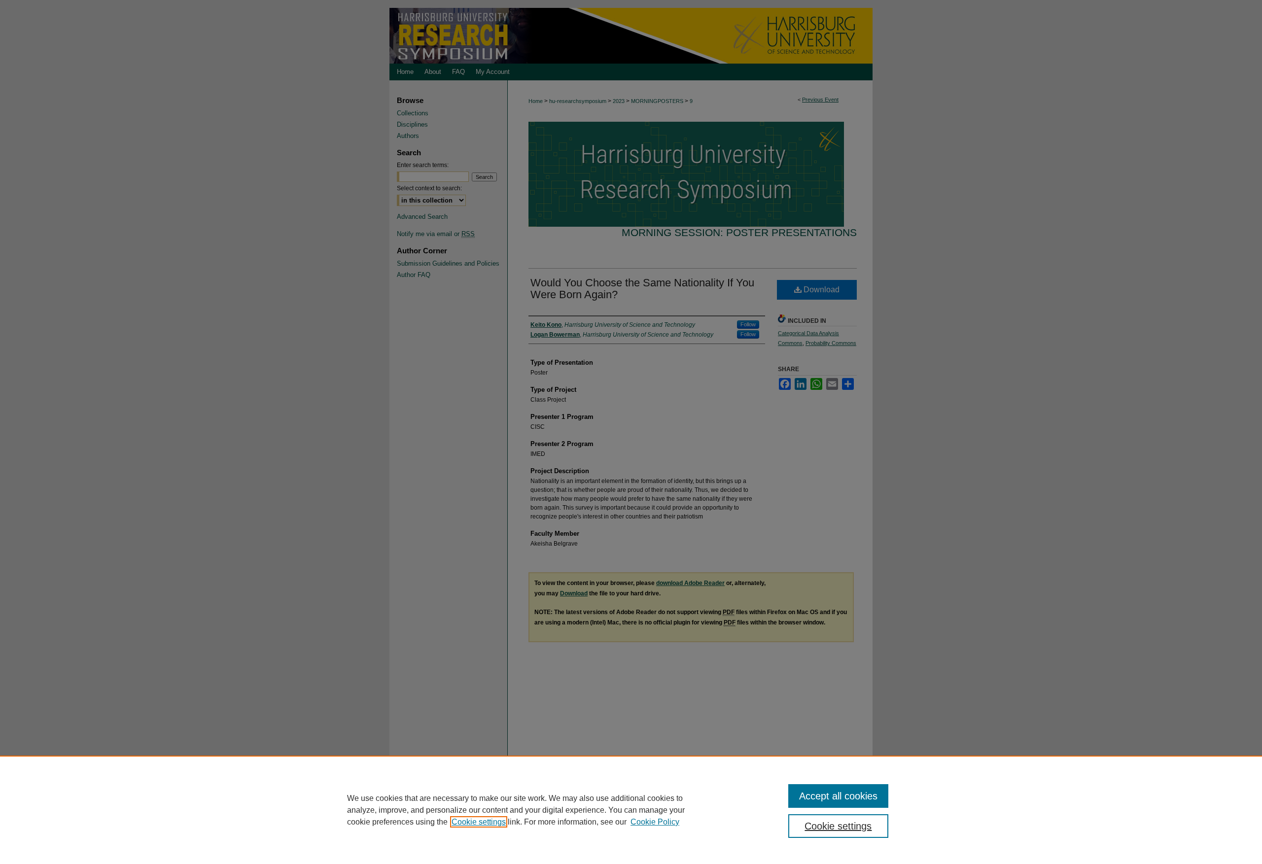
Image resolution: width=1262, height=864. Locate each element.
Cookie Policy (655, 822)
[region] (631, 810)
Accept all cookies (838, 796)
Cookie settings (479, 822)
